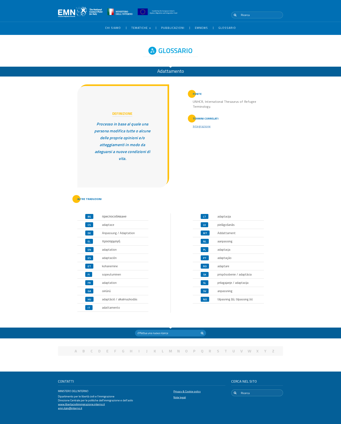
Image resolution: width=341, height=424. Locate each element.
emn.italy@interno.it (70, 408)
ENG (280, 8)
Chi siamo (113, 28)
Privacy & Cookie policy (187, 391)
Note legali (179, 397)
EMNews (201, 28)
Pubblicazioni (173, 28)
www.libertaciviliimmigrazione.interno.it (81, 404)
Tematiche (140, 28)
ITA (271, 8)
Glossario (227, 28)
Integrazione (202, 126)
